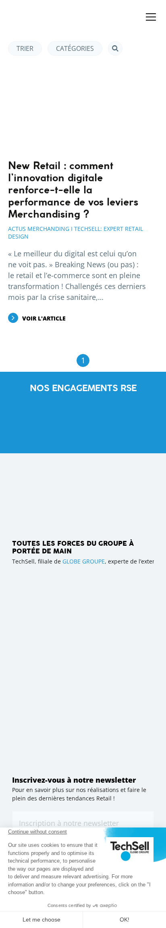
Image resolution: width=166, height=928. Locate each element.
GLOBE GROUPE (83, 561)
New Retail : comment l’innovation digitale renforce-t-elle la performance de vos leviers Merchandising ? (73, 190)
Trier (25, 48)
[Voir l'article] (77, 108)
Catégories (75, 48)
